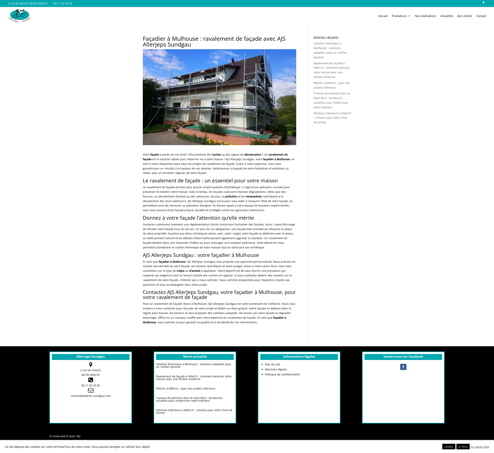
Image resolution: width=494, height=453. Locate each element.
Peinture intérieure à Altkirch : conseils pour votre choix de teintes (332, 117)
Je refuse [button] (463, 446)
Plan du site (272, 364)
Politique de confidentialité (282, 374)
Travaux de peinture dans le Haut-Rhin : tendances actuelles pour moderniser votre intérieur (189, 399)
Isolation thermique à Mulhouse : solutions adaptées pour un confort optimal (193, 365)
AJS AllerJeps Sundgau (201, 201)
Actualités (446, 16)
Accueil (383, 16)
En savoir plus (480, 446)
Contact (481, 16)
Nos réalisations (425, 16)
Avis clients (464, 16)
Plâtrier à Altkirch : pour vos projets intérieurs (185, 388)
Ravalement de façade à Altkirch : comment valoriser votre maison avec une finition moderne (194, 377)
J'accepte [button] (449, 446)
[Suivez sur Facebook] (483, 2)
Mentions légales (276, 369)
